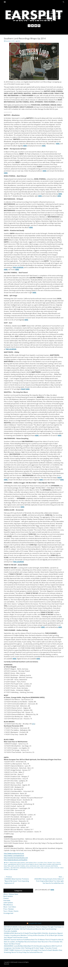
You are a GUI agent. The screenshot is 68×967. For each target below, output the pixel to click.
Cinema (5, 898)
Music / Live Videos (38, 862)
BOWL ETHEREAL (47, 864)
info (33, 724)
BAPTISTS (19, 864)
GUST (38, 866)
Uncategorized (8, 913)
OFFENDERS (23, 868)
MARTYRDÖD (54, 866)
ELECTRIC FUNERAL (20, 866)
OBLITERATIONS (14, 868)
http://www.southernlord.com (14, 853)
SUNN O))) (46, 868)
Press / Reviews (48, 862)
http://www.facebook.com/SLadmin (15, 860)
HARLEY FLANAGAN (45, 866)
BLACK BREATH (30, 864)
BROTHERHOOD (56, 864)
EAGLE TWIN (7, 866)
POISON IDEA (30, 868)
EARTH (13, 866)
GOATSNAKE (33, 866)
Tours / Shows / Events (10, 911)
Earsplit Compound (18, 962)
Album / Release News (11, 862)
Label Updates (29, 862)
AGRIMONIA (13, 864)
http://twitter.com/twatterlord (14, 856)
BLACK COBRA (38, 864)
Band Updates (21, 862)
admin (18, 41)
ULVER (10, 869)
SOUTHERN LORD (38, 868)
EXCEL (27, 866)
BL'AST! (24, 864)
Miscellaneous (8, 905)
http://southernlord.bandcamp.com (16, 858)
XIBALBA (15, 869)
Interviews (6, 900)
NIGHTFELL (7, 868)
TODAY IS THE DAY (54, 868)
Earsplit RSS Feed (35, 923)
